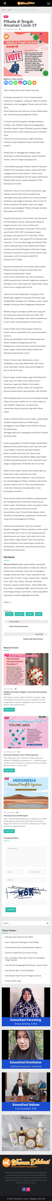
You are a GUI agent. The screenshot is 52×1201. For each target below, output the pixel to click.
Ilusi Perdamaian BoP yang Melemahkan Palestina (23, 948)
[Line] (29, 83)
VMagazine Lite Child (37, 1199)
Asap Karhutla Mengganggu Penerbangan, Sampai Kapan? (26, 965)
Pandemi (29, 614)
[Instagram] (20, 83)
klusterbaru (19, 614)
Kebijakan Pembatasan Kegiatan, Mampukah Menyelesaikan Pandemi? (25, 693)
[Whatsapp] (15, 83)
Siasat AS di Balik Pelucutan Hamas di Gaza (21, 953)
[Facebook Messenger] (25, 83)
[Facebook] (6, 83)
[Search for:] (26, 923)
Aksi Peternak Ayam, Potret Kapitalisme (19, 970)
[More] (34, 83)
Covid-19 (9, 614)
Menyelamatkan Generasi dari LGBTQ (19, 937)
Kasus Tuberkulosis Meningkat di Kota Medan (22, 942)
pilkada (39, 614)
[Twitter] (11, 83)
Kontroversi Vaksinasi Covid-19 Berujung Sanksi (21, 755)
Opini (6, 16)
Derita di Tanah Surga (13, 981)
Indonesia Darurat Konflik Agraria (16, 816)
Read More (9, 709)
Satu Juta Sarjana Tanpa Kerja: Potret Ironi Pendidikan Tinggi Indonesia (25, 959)
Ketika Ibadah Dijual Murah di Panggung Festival (23, 976)
